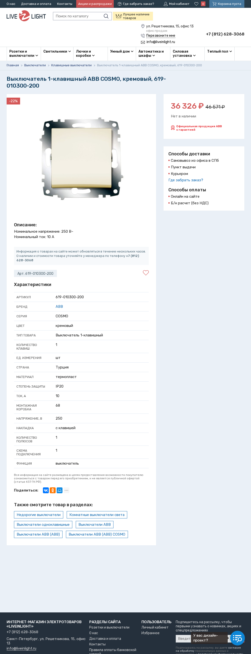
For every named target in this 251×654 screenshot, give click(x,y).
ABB (59, 306)
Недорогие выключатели (39, 515)
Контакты (64, 4)
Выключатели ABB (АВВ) (38, 534)
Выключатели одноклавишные (43, 524)
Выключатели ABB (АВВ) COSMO (97, 534)
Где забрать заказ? (138, 4)
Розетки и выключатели (109, 627)
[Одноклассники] (53, 490)
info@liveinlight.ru (21, 649)
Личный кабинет (155, 627)
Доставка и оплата (36, 4)
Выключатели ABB (94, 524)
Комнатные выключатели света (97, 515)
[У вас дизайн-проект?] (237, 638)
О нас (11, 4)
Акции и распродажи (95, 4)
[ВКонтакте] (46, 490)
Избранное (150, 633)
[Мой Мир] (60, 490)
